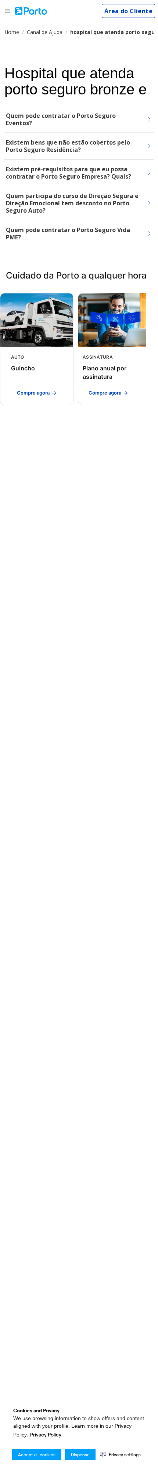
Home (11, 32)
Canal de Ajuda (44, 32)
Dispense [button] (80, 1454)
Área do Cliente (128, 11)
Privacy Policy (45, 1435)
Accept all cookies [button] (36, 1454)
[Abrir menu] (7, 11)
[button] (120, 1454)
